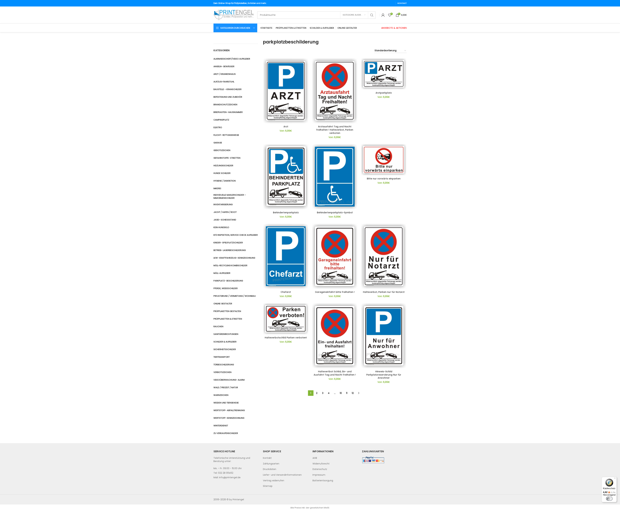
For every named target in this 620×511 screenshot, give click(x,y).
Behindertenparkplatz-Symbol (335, 212)
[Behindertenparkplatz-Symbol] (335, 176)
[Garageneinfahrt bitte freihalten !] (335, 256)
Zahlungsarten (271, 463)
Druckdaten (269, 469)
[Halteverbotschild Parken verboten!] (286, 319)
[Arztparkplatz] (384, 74)
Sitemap (267, 486)
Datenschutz (320, 469)
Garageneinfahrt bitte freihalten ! (335, 292)
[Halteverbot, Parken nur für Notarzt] (384, 256)
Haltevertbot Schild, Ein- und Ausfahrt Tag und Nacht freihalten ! (335, 373)
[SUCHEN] (372, 15)
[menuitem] (285, 458)
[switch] (609, 499)
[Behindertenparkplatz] (286, 176)
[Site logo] (233, 14)
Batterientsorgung (323, 480)
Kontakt (267, 458)
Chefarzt (286, 292)
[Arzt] (286, 91)
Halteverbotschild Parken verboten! (286, 337)
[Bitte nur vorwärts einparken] (384, 160)
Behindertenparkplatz (286, 212)
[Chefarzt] (286, 256)
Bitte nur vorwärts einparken (384, 178)
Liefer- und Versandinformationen (282, 474)
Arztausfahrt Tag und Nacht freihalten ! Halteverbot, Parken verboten (334, 129)
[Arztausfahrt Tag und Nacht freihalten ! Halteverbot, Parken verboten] (335, 91)
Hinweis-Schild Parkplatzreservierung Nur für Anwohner (383, 374)
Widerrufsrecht (321, 463)
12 (353, 393)
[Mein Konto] (383, 15)
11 (346, 393)
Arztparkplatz (384, 92)
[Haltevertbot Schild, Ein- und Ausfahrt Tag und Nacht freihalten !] (335, 336)
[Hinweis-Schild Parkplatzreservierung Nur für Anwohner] (384, 336)
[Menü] (615, 479)
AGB (315, 458)
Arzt (285, 126)
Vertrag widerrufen (273, 480)
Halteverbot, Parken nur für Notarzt (384, 292)
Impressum (319, 474)
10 (341, 393)
